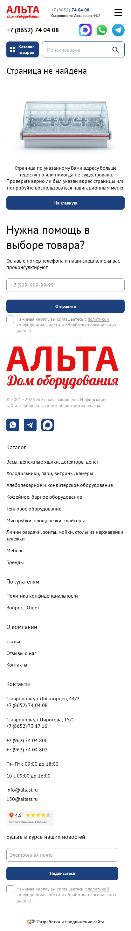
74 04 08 (70, 10)
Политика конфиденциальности (42, 595)
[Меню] (118, 12)
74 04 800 (27, 740)
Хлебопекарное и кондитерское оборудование (59, 485)
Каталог (16, 447)
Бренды (15, 562)
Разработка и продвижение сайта (70, 922)
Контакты (16, 664)
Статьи (13, 641)
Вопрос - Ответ (22, 607)
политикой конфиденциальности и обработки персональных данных (66, 324)
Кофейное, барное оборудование (44, 497)
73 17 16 (26, 726)
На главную (65, 203)
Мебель (14, 550)
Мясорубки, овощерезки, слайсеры (45, 520)
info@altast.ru (22, 789)
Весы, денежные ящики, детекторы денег (52, 461)
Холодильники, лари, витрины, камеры (49, 473)
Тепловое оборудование (33, 508)
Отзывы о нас (21, 653)
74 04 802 (27, 749)
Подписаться (62, 873)
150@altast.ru (22, 799)
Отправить (65, 306)
